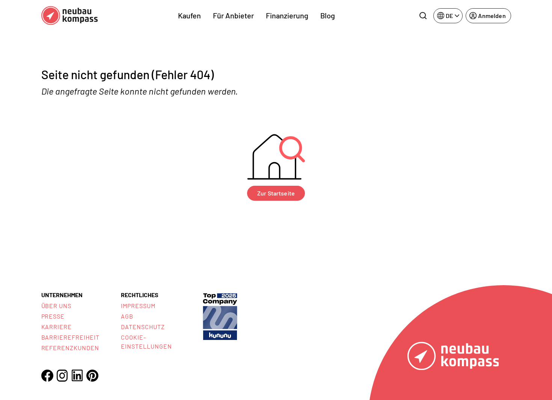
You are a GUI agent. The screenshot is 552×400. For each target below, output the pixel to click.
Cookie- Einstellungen (146, 342)
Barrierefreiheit (70, 337)
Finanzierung (287, 15)
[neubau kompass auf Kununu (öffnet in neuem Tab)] (220, 315)
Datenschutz (143, 326)
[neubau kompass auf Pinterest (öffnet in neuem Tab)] (92, 375)
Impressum (138, 305)
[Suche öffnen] (422, 15)
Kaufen (189, 15)
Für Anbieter (233, 15)
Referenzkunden (70, 347)
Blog (327, 15)
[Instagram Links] (62, 375)
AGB (127, 316)
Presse (53, 316)
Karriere (56, 326)
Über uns (56, 305)
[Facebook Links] (47, 375)
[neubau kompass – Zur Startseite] (69, 15)
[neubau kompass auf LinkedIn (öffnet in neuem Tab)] (77, 375)
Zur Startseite (276, 193)
